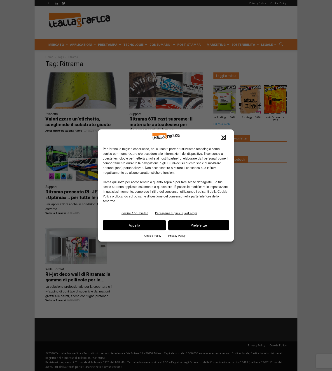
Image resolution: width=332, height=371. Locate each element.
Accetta (134, 225)
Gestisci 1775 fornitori (135, 213)
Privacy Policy (176, 235)
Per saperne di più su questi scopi (176, 213)
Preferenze (199, 225)
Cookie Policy (152, 235)
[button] (223, 137)
